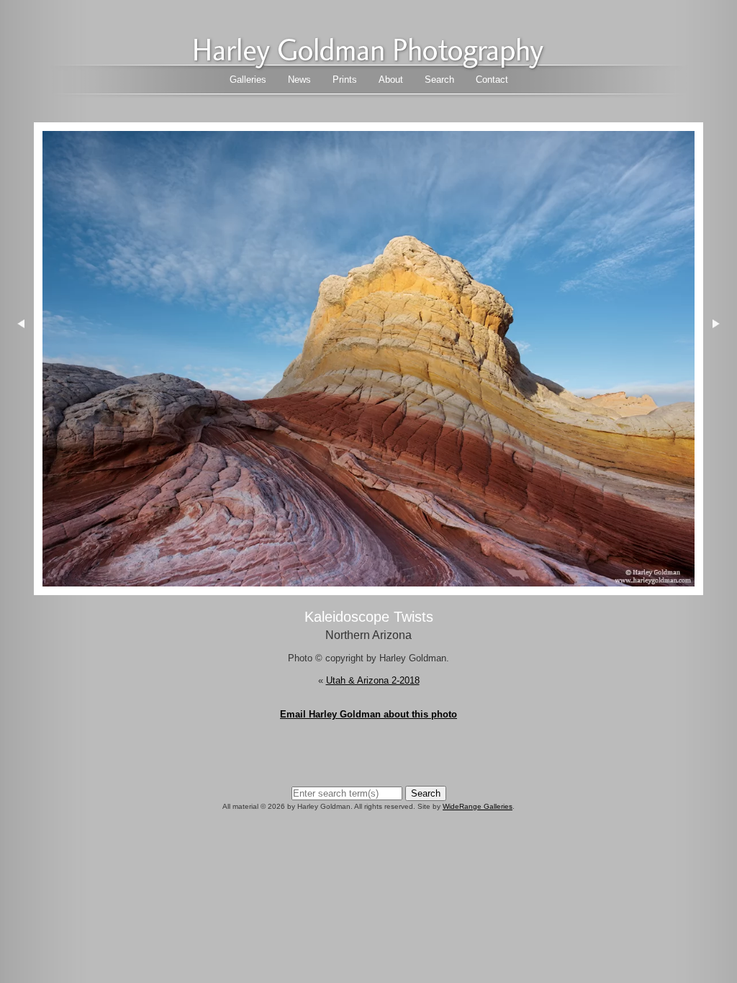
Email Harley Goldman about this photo (368, 714)
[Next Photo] (368, 588)
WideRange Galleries (477, 806)
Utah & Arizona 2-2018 (373, 680)
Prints (345, 79)
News (299, 79)
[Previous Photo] (17, 416)
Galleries (248, 79)
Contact (492, 79)
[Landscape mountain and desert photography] (368, 65)
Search (439, 79)
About (391, 79)
